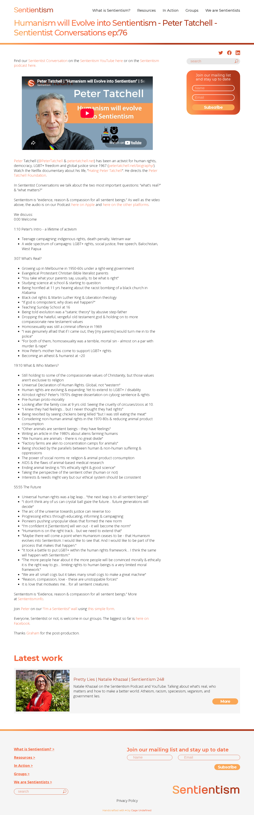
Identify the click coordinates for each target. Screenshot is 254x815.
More (225, 701)
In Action (171, 10)
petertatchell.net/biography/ (131, 165)
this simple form (101, 608)
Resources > (24, 757)
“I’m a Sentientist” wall (60, 608)
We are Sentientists (222, 10)
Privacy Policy (127, 800)
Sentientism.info (30, 598)
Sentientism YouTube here (101, 60)
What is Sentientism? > (34, 749)
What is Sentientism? (111, 10)
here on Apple (83, 204)
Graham (32, 633)
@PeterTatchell (50, 160)
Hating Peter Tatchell (105, 170)
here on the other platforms (126, 204)
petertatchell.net (80, 160)
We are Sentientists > (33, 782)
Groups (192, 10)
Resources (146, 10)
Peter (18, 160)
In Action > (23, 765)
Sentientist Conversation (47, 60)
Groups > (22, 773)
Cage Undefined (141, 810)
